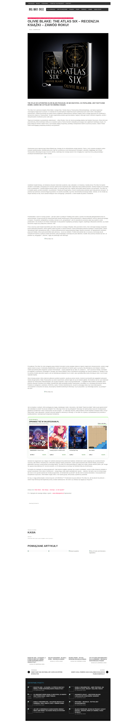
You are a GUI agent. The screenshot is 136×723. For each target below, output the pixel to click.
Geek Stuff (42, 18)
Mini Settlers (92, 450)
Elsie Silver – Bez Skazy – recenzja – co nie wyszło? (49, 490)
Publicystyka (33, 18)
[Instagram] (99, 3)
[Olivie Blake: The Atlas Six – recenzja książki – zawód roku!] (68, 66)
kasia (30, 29)
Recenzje (56, 18)
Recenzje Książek (67, 18)
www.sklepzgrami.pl (58, 493)
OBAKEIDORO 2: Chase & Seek (37, 450)
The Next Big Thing (73, 450)
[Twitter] (102, 3)
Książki (49, 18)
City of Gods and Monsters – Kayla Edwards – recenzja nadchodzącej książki (98, 659)
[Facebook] (97, 3)
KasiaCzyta (31, 503)
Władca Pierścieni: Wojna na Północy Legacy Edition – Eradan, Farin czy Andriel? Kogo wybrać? (90, 710)
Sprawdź (44, 454)
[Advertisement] (68, 138)
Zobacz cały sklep (102, 423)
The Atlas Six (36, 503)
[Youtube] (104, 3)
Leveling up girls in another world (57, 450)
